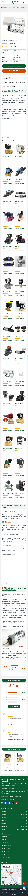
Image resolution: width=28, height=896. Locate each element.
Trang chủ (4, 7)
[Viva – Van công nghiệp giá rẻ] (15, 2)
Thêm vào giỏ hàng (14, 66)
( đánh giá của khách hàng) (15, 46)
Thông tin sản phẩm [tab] (8, 78)
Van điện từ (12, 7)
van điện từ (20, 95)
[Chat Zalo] (24, 887)
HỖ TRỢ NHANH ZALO (14, 71)
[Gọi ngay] (24, 883)
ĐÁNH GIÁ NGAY (14, 706)
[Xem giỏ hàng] (25, 2)
